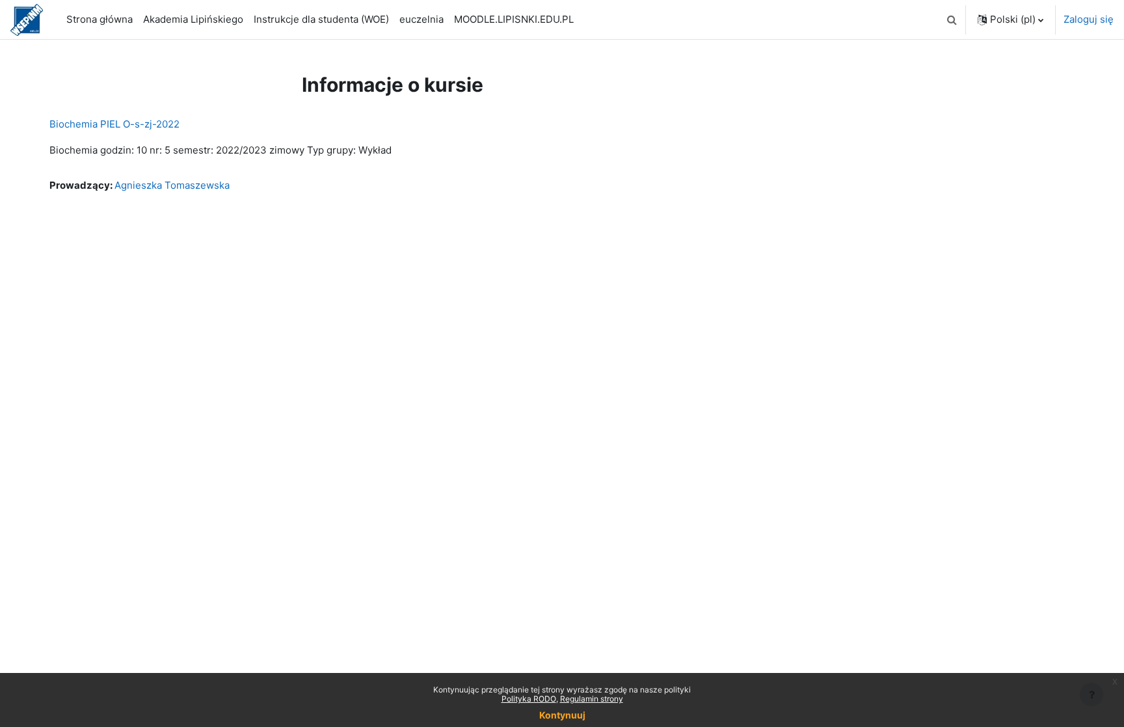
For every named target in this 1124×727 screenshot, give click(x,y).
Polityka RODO (529, 699)
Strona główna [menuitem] (99, 19)
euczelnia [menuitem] (421, 19)
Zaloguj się (1089, 19)
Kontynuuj (562, 714)
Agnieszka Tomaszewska (172, 185)
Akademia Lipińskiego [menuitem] (193, 19)
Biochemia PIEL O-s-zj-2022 (114, 124)
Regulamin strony (591, 699)
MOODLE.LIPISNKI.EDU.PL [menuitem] (514, 19)
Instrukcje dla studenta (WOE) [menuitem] (321, 19)
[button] (952, 19)
